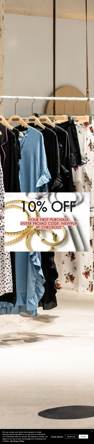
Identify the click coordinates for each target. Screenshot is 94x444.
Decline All (71, 436)
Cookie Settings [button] (57, 436)
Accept (83, 436)
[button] (83, 196)
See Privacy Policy (17, 441)
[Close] (92, 431)
